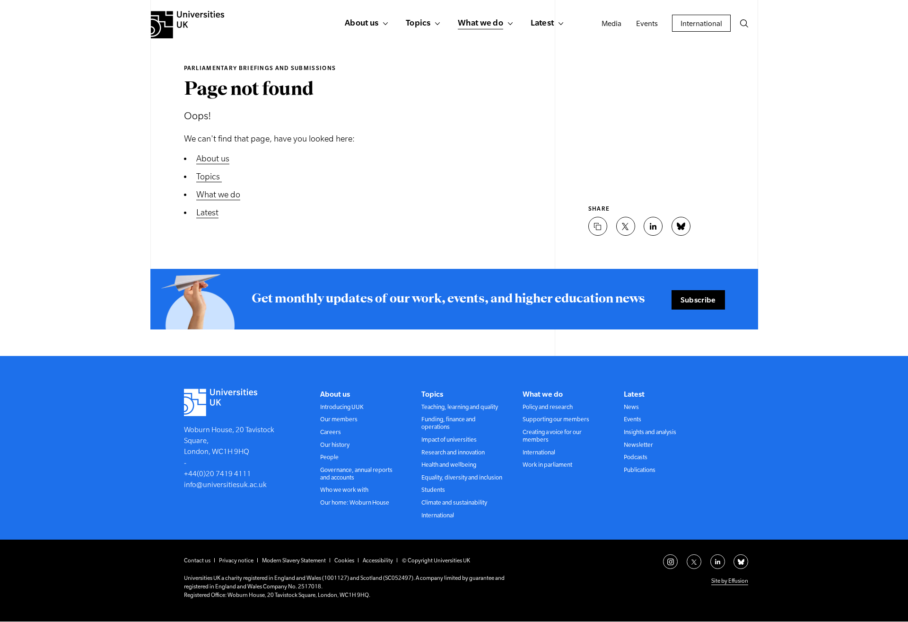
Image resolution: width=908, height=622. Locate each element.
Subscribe (698, 299)
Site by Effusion (729, 581)
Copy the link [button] (597, 226)
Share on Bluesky (681, 226)
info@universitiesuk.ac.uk (225, 484)
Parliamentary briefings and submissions (260, 68)
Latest (207, 212)
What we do (218, 194)
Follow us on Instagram (670, 561)
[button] (743, 23)
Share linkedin (653, 226)
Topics (209, 176)
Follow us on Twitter (694, 561)
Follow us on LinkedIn (717, 561)
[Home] (187, 24)
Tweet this (625, 226)
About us (212, 158)
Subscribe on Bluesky (740, 561)
